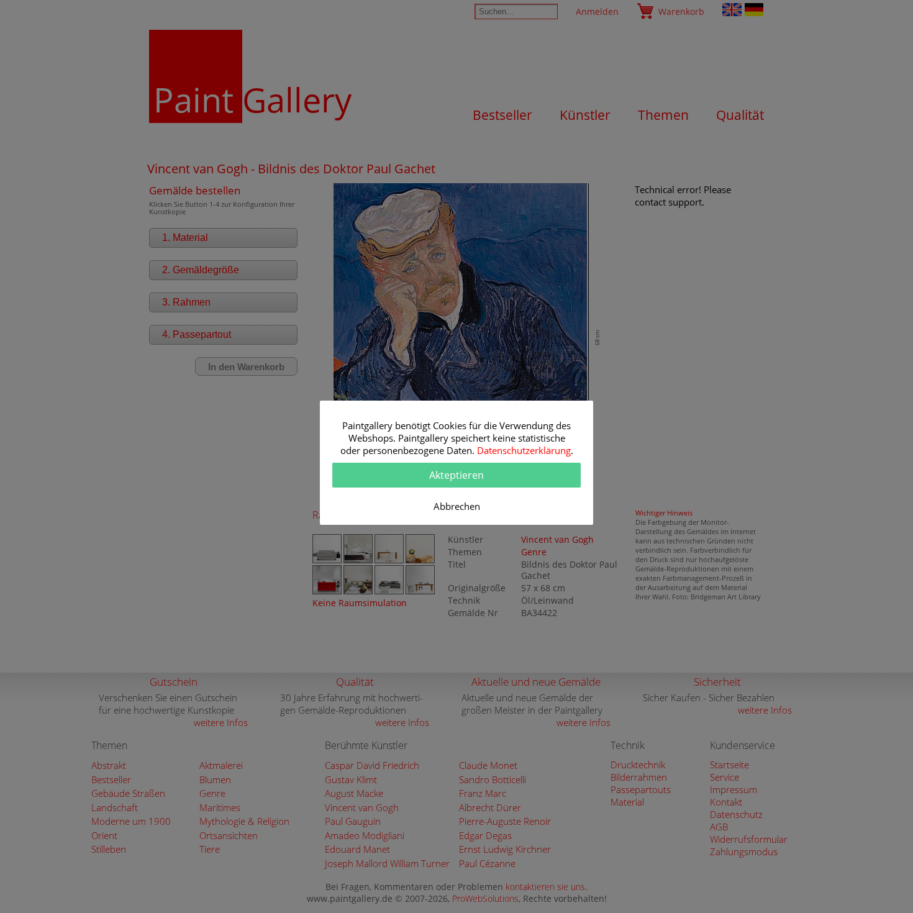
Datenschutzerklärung (524, 450)
